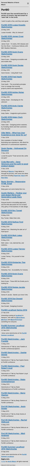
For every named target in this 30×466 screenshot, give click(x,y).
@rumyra (4, 319)
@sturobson (20, 317)
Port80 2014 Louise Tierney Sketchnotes (13, 250)
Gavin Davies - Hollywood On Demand (13, 149)
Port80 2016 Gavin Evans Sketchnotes (12, 53)
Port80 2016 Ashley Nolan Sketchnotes (12, 93)
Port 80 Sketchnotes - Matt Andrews (13, 434)
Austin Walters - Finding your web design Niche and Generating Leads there (14, 195)
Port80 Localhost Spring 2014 (14, 310)
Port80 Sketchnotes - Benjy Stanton (13, 394)
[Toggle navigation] (28, 3)
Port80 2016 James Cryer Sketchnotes (12, 37)
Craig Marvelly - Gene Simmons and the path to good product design (14, 164)
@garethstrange (16, 319)
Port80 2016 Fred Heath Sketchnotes (11, 78)
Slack (23, 175)
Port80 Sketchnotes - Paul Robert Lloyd (12, 367)
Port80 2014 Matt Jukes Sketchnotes (11, 236)
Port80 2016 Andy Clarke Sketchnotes (12, 107)
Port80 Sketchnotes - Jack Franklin (13, 340)
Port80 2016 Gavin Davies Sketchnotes (12, 66)
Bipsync (11, 171)
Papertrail (17, 175)
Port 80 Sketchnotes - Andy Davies (13, 407)
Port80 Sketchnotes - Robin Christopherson (13, 380)
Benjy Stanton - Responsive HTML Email (13, 182)
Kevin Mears (12, 461)
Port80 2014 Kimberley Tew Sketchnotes (13, 263)
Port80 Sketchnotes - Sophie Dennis (13, 353)
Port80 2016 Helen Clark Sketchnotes (11, 118)
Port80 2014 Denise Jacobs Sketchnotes (13, 288)
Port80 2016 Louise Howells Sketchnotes (13, 26)
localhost (19, 315)
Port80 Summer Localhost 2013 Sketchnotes (12, 326)
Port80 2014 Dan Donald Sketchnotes (11, 299)
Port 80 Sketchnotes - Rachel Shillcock (14, 421)
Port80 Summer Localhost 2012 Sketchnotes (12, 448)
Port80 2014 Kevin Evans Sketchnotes (12, 275)
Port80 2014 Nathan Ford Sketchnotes (12, 223)
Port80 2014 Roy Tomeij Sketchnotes (11, 211)
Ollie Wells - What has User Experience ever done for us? (14, 134)
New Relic (4, 177)
